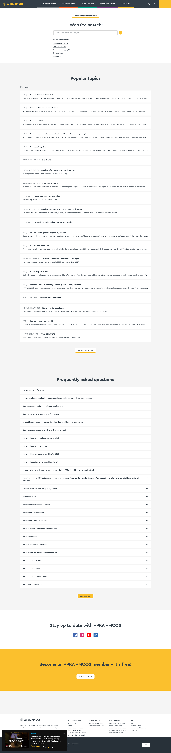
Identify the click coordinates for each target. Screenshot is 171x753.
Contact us (57, 56)
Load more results (85, 350)
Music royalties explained (96, 725)
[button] (45, 747)
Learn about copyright (61, 50)
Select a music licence (116, 725)
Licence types (58, 53)
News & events (72, 723)
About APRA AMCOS (60, 43)
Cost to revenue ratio (74, 730)
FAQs (131, 723)
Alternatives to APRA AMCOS (77, 732)
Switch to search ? (85, 16)
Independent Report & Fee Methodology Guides (117, 731)
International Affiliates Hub (138, 728)
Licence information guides (117, 728)
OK (146, 745)
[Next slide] (52, 747)
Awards (70, 725)
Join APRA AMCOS (59, 47)
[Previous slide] (43, 747)
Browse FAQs (85, 596)
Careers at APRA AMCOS (75, 728)
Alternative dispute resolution (77, 735)
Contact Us (133, 730)
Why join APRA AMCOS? (96, 723)
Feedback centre (135, 725)
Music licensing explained (117, 723)
